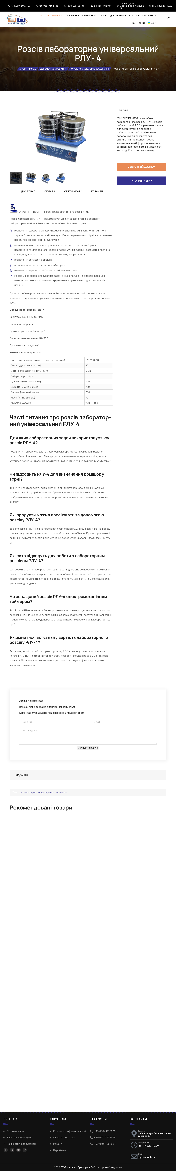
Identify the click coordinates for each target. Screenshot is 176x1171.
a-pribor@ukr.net (102, 6)
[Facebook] (6, 1150)
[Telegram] (12, 1150)
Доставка (28, 191)
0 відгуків (122, 110)
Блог (104, 15)
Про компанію (145, 15)
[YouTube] (18, 1150)
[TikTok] (25, 1150)
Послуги (71, 15)
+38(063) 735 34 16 (48, 6)
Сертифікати (90, 15)
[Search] (169, 19)
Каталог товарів (50, 15)
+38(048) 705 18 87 (76, 6)
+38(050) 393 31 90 (20, 6)
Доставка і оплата (121, 15)
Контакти (138, 22)
